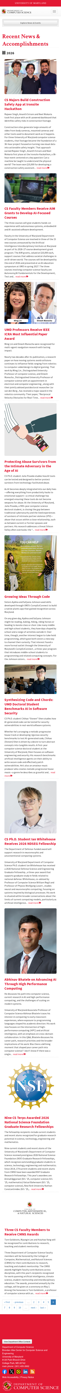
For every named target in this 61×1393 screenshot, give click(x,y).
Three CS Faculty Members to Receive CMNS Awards (27, 1231)
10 (20, 1307)
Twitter (11, 1371)
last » (43, 1307)
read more (42, 167)
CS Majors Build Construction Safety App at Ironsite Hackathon (27, 104)
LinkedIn (25, 1371)
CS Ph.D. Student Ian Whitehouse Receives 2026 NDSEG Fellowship (30, 841)
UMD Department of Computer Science (24, 11)
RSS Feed (32, 1371)
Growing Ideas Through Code (27, 596)
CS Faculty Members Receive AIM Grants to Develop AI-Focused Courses (29, 213)
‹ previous (18, 1302)
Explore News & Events (30, 23)
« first (7, 1302)
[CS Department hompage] (30, 1385)
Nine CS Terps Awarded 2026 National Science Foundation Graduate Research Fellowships (29, 1122)
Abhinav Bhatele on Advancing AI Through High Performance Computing (30, 984)
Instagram (18, 1371)
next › (33, 1307)
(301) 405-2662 (22, 1366)
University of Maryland (30, 3)
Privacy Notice (27, 1377)
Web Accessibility (10, 1377)
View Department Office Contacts (17, 1341)
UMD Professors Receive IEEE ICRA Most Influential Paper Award (27, 334)
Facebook (4, 1371)
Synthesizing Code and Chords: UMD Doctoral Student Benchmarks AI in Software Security (28, 706)
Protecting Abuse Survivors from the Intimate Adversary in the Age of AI (30, 466)
